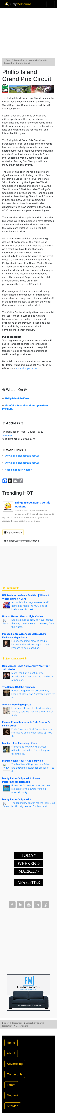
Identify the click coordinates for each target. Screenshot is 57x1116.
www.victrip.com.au (26, 368)
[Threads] (45, 903)
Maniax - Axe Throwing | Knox (19, 743)
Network (13, 1095)
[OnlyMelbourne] (7, 4)
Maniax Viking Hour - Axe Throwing (22, 760)
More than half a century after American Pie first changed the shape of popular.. (32, 676)
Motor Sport (24, 63)
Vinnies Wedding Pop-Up (16, 704)
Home (11, 1042)
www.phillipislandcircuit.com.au (22, 455)
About (11, 1053)
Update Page (14, 532)
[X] (20, 903)
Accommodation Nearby (18, 469)
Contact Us (14, 1074)
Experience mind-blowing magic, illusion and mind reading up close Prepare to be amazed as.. (30, 644)
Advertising (15, 1064)
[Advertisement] (28, 34)
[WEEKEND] (28, 871)
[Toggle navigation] (50, 4)
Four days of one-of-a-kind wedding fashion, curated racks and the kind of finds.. (32, 711)
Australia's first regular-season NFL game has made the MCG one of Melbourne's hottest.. (30, 606)
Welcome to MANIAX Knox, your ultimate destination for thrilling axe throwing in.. (30, 750)
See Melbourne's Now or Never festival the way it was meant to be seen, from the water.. (32, 623)
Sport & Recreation (15, 60)
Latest (11, 1085)
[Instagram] (37, 903)
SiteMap (12, 1106)
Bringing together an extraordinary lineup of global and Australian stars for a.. (33, 694)
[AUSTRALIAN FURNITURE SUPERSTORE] (28, 992)
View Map (7, 435)
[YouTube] (28, 903)
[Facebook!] (12, 903)
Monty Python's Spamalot (16, 799)
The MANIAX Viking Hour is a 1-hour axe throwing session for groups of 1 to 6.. (32, 768)
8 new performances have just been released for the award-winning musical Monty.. (31, 789)
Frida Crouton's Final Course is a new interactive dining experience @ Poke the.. (31, 733)
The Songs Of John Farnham (18, 686)
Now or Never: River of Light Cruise (22, 616)
